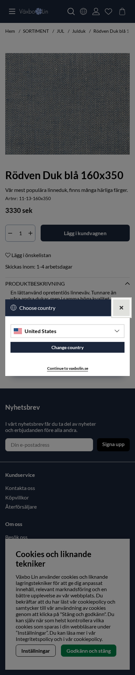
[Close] (121, 307)
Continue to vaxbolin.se (67, 368)
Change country (67, 347)
